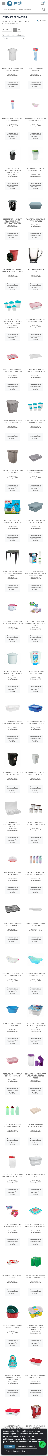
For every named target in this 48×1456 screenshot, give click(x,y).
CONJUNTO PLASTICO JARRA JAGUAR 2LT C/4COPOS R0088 (35, 1076)
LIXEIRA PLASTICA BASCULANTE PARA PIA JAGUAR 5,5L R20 (12, 171)
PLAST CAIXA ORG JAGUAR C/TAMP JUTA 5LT (35, 522)
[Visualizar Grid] (15, 30)
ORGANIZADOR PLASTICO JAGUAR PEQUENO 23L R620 (12, 1427)
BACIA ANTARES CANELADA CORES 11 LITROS (12, 1326)
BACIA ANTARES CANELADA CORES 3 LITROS (12, 1025)
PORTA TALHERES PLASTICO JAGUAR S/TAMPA (12, 924)
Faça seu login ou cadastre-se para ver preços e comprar (12, 85)
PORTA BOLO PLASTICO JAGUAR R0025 (12, 874)
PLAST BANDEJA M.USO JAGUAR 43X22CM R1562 (35, 371)
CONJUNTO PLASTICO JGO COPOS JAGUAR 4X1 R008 (35, 1276)
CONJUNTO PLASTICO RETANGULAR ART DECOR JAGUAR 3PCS (36, 1327)
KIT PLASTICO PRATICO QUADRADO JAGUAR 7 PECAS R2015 (35, 1026)
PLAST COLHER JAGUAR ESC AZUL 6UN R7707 (12, 119)
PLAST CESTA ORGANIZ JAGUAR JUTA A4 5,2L (35, 471)
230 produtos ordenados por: (13, 35)
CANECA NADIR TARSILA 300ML (35, 270)
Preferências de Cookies (15, 1451)
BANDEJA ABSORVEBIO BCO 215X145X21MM (35, 924)
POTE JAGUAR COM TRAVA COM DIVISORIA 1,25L (12, 1075)
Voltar (42, 20)
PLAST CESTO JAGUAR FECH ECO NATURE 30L (12, 69)
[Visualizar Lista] (19, 30)
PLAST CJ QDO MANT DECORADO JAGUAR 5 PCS (35, 823)
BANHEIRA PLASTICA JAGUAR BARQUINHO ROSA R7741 (35, 119)
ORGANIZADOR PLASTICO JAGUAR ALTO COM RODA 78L (12, 622)
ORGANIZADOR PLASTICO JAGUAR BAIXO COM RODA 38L (13, 723)
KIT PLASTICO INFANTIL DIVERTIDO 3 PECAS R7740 (12, 522)
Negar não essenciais (26, 1446)
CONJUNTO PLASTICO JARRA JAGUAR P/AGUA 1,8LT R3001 (12, 1175)
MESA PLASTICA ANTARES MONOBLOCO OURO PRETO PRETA (12, 573)
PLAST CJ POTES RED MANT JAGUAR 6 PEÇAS (36, 421)
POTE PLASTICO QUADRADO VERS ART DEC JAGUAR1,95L (35, 1226)
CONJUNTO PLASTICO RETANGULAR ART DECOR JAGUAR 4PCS (13, 1378)
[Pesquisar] (43, 9)
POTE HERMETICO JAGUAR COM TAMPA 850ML (35, 320)
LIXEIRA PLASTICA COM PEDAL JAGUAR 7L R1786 (12, 773)
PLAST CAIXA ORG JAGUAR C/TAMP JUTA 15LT (35, 220)
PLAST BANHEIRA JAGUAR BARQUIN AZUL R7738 (35, 974)
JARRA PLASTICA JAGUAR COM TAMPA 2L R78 (35, 170)
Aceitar (9, 1446)
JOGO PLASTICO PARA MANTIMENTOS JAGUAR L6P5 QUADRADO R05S (35, 573)
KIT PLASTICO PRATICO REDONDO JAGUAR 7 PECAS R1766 (35, 623)
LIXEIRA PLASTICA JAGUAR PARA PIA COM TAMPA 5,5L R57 (12, 674)
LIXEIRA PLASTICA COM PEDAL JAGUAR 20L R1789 (35, 773)
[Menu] (4, 3)
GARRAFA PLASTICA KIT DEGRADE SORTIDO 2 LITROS (35, 874)
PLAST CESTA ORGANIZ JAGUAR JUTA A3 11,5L (35, 1125)
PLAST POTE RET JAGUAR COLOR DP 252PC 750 (35, 1427)
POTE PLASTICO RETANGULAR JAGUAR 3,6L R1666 (35, 1377)
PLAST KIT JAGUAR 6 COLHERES (35, 69)
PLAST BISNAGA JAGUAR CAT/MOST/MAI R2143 (13, 1125)
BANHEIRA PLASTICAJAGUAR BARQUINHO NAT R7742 (12, 974)
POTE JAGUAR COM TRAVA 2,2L (35, 1175)
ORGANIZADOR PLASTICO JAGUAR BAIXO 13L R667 (35, 723)
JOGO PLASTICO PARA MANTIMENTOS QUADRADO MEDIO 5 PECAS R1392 (12, 321)
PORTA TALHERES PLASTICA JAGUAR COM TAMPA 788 (12, 371)
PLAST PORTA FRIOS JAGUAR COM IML (12, 1276)
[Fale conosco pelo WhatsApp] (42, 1444)
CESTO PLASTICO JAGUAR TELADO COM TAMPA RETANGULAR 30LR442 (12, 221)
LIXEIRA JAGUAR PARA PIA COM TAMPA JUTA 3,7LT (12, 421)
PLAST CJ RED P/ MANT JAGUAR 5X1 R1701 (35, 673)
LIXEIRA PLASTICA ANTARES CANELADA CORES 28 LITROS (12, 270)
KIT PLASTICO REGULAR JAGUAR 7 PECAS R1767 (12, 1226)
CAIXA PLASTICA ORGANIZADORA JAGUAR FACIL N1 (12, 824)
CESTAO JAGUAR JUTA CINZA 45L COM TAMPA (12, 471)
